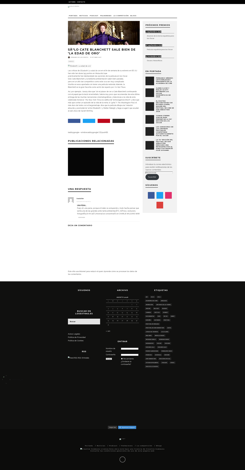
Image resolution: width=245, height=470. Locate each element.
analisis (164, 300)
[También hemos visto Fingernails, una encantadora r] (92, 403)
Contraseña (110, 355)
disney (165, 312)
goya (169, 327)
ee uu (165, 316)
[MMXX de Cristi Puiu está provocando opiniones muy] (92, 391)
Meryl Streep (159, 335)
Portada (73, 16)
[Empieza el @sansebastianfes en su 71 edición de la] (152, 415)
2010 (152, 296)
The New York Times (93, 100)
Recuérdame (128, 359)
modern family (151, 339)
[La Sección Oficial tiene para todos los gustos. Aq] (92, 414)
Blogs (133, 16)
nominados (150, 343)
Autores (72, 2)
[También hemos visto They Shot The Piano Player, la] (212, 404)
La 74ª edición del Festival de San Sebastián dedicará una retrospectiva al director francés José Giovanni (164, 145)
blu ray (156, 308)
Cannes (148, 312)
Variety (85, 91)
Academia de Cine (152, 300)
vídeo (172, 362)
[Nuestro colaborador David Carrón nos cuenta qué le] (32, 417)
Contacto (81, 2)
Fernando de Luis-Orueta (79, 57)
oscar (159, 343)
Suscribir (152, 177)
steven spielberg (152, 362)
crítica (157, 312)
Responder (81, 217)
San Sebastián (151, 358)
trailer (164, 362)
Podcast (94, 16)
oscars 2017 (150, 347)
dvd (159, 316)
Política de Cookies (76, 341)
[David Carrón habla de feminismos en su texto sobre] (152, 404)
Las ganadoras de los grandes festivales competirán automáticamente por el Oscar (164, 131)
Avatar (148, 308)
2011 (159, 296)
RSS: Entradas (83, 358)
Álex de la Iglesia (152, 366)
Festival (167, 320)
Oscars (167, 343)
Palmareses (106, 16)
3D (147, 296)
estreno (157, 320)
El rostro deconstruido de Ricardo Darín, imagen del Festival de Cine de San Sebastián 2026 (165, 106)
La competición (121, 16)
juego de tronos (152, 331)
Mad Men (148, 335)
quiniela (158, 354)
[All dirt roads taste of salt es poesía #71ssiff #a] (212, 391)
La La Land (164, 331)
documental (150, 316)
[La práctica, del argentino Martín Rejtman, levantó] (32, 391)
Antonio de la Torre (163, 304)
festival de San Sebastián (155, 327)
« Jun (108, 331)
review (167, 354)
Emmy (172, 316)
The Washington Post (126, 103)
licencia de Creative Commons (149, 449)
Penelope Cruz (167, 351)
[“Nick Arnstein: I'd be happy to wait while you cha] (212, 415)
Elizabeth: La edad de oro (90, 71)
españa (148, 320)
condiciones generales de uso (119, 451)
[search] (97, 321)
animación (149, 304)
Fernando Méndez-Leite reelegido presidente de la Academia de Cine (164, 80)
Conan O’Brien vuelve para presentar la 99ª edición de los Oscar (164, 119)
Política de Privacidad (77, 337)
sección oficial (164, 358)
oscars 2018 (162, 347)
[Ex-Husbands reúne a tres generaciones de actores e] (152, 392)
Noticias (83, 16)
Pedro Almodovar (152, 351)
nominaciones (164, 339)
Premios (71, 61)
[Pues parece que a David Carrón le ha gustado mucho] (32, 404)
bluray (164, 308)
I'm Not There (119, 87)
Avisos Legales (74, 334)
